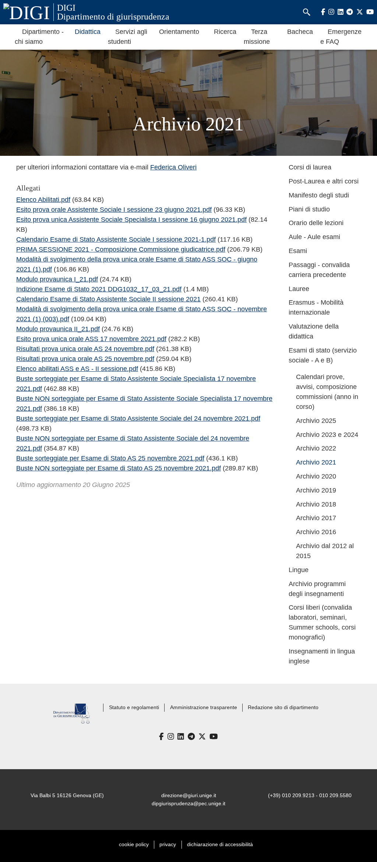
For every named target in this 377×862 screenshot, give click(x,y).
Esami (298, 251)
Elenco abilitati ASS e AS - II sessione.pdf (77, 368)
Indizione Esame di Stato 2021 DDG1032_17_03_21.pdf (99, 289)
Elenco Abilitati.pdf (43, 199)
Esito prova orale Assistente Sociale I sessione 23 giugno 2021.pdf (114, 209)
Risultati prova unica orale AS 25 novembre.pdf (85, 358)
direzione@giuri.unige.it (188, 795)
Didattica (88, 31)
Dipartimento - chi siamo (39, 36)
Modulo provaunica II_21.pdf (58, 329)
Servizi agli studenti (127, 36)
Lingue (299, 570)
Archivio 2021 (316, 462)
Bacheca (300, 31)
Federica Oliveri (173, 167)
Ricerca (225, 31)
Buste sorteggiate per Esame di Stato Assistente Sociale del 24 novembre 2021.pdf (138, 418)
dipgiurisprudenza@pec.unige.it (188, 803)
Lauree (299, 288)
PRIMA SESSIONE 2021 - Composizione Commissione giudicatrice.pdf (120, 249)
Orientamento (179, 31)
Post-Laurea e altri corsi (324, 181)
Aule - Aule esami (314, 237)
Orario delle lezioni (316, 223)
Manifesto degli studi (319, 195)
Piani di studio (309, 209)
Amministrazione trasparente (203, 707)
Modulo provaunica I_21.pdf (57, 279)
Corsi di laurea (310, 167)
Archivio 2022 (316, 448)
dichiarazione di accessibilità (220, 844)
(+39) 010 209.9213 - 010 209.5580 (310, 795)
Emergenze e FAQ (341, 36)
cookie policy (134, 844)
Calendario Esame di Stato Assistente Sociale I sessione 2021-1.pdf (116, 239)
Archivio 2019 (316, 490)
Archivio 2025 (316, 420)
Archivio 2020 (316, 476)
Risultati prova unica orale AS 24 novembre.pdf (85, 349)
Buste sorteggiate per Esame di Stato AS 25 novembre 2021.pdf (110, 458)
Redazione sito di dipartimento (283, 707)
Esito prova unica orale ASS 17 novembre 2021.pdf (91, 339)
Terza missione (257, 36)
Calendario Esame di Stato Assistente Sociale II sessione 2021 (108, 299)
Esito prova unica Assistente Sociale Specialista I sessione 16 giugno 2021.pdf (131, 219)
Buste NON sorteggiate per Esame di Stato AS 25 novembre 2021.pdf (118, 468)
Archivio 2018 (316, 504)
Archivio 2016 (316, 532)
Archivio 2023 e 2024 (327, 434)
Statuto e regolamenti (134, 707)
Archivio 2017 (316, 518)
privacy (167, 844)
